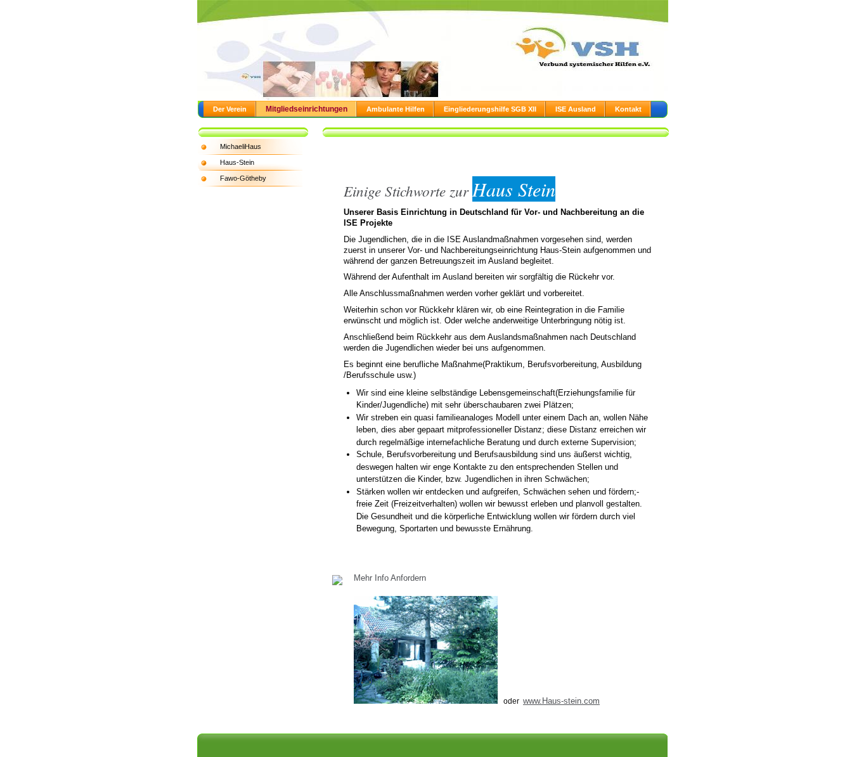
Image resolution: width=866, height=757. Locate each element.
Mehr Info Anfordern (391, 578)
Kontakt (628, 109)
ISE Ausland (575, 109)
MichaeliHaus (240, 146)
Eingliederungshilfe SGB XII (490, 109)
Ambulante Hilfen (395, 109)
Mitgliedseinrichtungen (306, 109)
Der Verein (230, 109)
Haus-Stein (237, 162)
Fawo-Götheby (243, 178)
